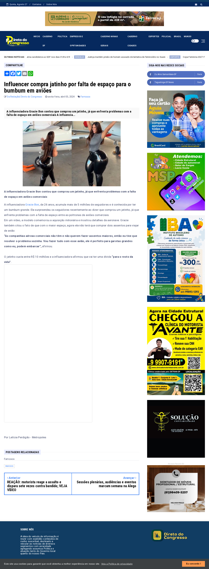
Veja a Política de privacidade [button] (117, 563)
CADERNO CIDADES (132, 41)
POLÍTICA (62, 36)
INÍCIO (36, 36)
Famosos (85, 96)
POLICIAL (166, 36)
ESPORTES (154, 36)
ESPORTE (148, 57)
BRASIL (177, 36)
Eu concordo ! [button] (193, 564)
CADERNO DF (47, 41)
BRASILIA (53, 57)
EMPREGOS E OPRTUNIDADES (78, 41)
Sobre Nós (51, 4)
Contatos (36, 4)
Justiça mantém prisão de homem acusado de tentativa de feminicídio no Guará (100, 57)
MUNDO (187, 36)
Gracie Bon (32, 204)
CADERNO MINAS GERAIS (109, 41)
